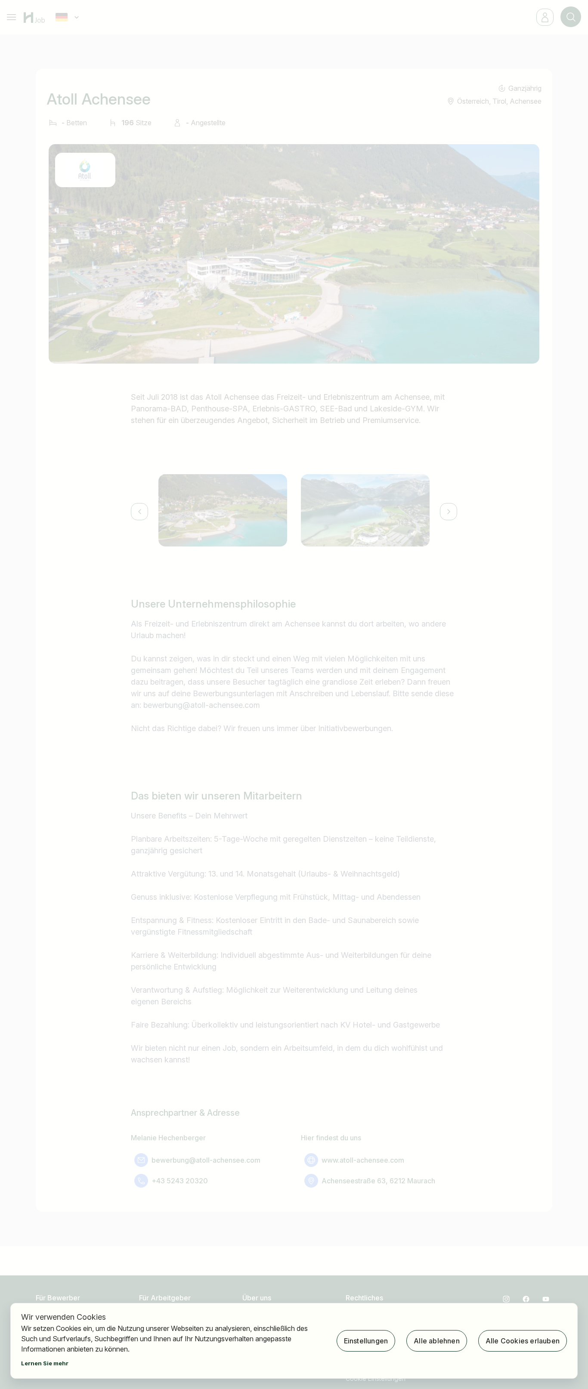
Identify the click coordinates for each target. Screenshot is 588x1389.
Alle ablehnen (437, 1341)
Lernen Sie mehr (44, 1363)
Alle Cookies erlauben (523, 1341)
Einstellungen (366, 1341)
